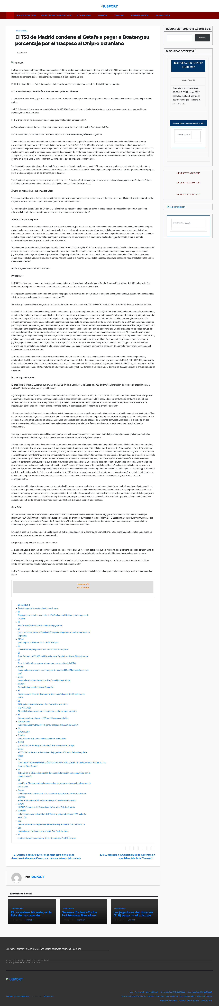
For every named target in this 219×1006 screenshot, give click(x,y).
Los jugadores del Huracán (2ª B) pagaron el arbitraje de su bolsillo (133, 915)
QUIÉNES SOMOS (43, 949)
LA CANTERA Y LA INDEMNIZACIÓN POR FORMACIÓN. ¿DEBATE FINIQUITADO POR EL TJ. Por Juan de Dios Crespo (62, 762)
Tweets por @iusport (176, 207)
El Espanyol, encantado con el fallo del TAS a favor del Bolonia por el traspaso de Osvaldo (53, 615)
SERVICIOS (10, 949)
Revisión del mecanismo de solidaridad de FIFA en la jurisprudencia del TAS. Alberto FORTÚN (52, 814)
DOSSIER (119, 15)
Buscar (202, 38)
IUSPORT (37, 877)
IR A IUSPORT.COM (26, 15)
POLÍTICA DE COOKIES (71, 949)
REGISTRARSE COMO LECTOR (56, 15)
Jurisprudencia (21, 31)
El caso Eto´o (24, 605)
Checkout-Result (152, 992)
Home (131, 992)
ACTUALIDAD (84, 15)
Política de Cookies (204, 996)
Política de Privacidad (168, 1001)
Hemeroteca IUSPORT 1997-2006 (172, 992)
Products (181, 1001)
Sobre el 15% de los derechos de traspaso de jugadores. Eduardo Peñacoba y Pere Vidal (52, 752)
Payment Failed (172, 996)
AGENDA (32, 949)
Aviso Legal (139, 992)
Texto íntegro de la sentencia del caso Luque (38, 608)
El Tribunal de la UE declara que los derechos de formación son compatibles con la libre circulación (54, 772)
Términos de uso (23, 960)
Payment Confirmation (156, 996)
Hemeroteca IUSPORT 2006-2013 (199, 992)
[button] (212, 15)
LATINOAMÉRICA (140, 15)
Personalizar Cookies (187, 996)
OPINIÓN (103, 15)
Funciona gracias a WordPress (17, 996)
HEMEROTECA (163, 15)
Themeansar (48, 996)
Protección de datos (40, 960)
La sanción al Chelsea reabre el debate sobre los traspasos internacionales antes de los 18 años (54, 783)
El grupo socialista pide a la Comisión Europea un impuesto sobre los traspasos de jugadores (54, 632)
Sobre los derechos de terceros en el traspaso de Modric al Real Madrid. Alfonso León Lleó (53, 670)
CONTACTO (56, 949)
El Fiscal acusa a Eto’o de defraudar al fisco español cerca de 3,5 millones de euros (51, 694)
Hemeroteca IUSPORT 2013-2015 (133, 996)
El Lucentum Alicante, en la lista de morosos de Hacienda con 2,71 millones (31, 915)
